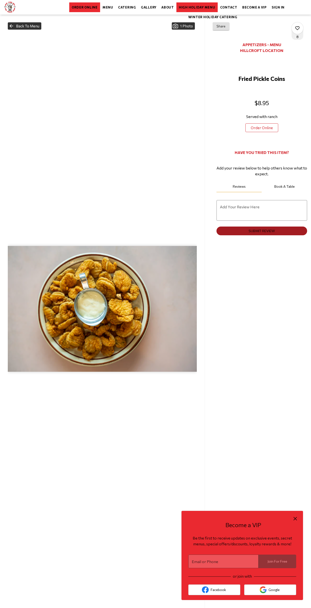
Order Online (85, 7)
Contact (228, 7)
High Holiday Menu (197, 7)
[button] (24, 26)
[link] (261, 127)
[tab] (239, 186)
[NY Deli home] (26, 7)
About (167, 7)
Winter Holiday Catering (212, 17)
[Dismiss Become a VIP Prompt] (295, 518)
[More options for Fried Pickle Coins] (297, 28)
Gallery (148, 7)
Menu (108, 7)
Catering (127, 7)
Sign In (278, 7)
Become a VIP (254, 7)
